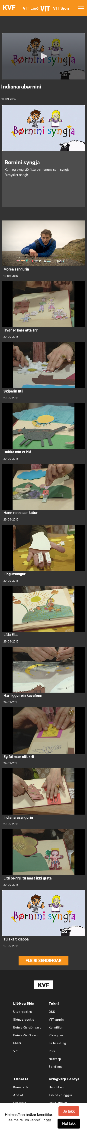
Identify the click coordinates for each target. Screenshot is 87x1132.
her (48, 1120)
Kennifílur (56, 1028)
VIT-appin (56, 1020)
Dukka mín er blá (17, 452)
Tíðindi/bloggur (60, 1095)
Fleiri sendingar (43, 961)
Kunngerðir (21, 1087)
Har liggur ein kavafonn (22, 696)
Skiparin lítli (13, 392)
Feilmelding (57, 1043)
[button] (44, 56)
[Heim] (9, 8)
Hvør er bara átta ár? (20, 331)
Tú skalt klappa (16, 940)
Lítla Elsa (10, 635)
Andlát (18, 1095)
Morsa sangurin (16, 270)
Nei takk (69, 1123)
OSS (52, 1012)
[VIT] (46, 10)
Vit (15, 1051)
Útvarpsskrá (22, 1012)
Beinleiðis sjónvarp (27, 1028)
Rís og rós (56, 1036)
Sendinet (55, 1067)
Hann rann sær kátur (20, 513)
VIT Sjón (61, 9)
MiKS (17, 1043)
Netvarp (55, 1059)
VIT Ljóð (31, 9)
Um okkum (56, 1087)
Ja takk (69, 1111)
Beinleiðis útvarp (26, 1036)
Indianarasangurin (18, 818)
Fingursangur (14, 574)
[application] (43, 56)
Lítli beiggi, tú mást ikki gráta (27, 879)
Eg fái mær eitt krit (18, 757)
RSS (52, 1051)
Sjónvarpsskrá (24, 1020)
